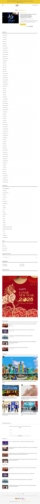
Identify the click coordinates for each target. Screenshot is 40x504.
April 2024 (4, 94)
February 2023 (5, 124)
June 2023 (4, 116)
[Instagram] (34, 5)
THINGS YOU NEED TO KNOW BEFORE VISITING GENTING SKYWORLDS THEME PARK (19, 382)
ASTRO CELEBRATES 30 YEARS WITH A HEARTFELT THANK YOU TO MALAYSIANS (21, 473)
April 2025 (4, 69)
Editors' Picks (5, 201)
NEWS (4, 220)
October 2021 (5, 158)
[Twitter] (33, 5)
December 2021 (5, 154)
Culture (4, 199)
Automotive (4, 190)
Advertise (18, 2)
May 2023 (4, 118)
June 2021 (4, 167)
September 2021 (5, 160)
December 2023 (5, 103)
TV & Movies (5, 235)
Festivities (4, 207)
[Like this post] (25, 26)
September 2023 (5, 109)
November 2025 (5, 54)
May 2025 (4, 67)
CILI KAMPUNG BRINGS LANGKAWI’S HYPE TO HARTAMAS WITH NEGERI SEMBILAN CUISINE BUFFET (9, 398)
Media (4, 216)
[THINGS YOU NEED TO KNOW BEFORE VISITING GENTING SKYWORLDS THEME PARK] (20, 368)
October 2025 (5, 56)
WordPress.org (4, 250)
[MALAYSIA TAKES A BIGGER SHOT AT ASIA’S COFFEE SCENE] (5, 349)
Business (4, 194)
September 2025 (5, 58)
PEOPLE (4, 222)
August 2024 (5, 86)
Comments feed (4, 248)
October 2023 (5, 107)
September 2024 (5, 84)
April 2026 (4, 43)
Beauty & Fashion (5, 192)
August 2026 (5, 35)
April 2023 (4, 120)
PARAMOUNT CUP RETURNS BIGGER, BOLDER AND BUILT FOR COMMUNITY (21, 335)
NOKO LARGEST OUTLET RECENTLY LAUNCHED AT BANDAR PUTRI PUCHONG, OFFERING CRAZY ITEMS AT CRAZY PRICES (10, 414)
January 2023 (5, 126)
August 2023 (5, 111)
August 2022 (5, 137)
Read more (22, 24)
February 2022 (5, 150)
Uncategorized (5, 237)
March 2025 (5, 71)
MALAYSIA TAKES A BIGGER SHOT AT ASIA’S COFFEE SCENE (18, 347)
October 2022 (5, 133)
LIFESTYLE (22, 12)
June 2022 (4, 141)
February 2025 (5, 73)
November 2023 (5, 105)
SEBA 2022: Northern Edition (7, 226)
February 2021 (5, 175)
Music (25, 12)
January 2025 (5, 75)
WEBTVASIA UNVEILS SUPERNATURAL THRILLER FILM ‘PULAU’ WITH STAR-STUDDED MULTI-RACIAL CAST (29, 414)
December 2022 (5, 128)
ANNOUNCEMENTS (6, 188)
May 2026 (4, 41)
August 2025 (5, 60)
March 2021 (5, 173)
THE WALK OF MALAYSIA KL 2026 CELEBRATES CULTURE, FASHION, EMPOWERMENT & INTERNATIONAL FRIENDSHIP (22, 342)
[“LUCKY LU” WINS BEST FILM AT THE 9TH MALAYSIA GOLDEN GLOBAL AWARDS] (5, 443)
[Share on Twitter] (27, 26)
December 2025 (5, 52)
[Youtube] (35, 5)
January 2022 (5, 152)
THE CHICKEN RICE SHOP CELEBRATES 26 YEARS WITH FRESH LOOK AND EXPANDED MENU (22, 324)
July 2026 (4, 37)
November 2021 (5, 156)
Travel (4, 233)
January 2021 (5, 177)
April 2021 (4, 171)
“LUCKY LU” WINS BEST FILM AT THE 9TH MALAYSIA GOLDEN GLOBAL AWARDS (21, 441)
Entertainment (5, 203)
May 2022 (4, 143)
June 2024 (4, 90)
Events (4, 205)
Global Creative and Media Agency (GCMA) (24, 501)
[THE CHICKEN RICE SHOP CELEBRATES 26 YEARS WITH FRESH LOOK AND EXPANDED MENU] (5, 325)
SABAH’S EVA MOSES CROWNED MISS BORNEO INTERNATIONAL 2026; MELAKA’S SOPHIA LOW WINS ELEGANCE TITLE (23, 460)
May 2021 (4, 169)
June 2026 (4, 39)
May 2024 (4, 92)
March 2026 (5, 45)
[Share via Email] (32, 26)
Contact (22, 2)
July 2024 (4, 88)
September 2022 (5, 135)
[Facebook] (32, 5)
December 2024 (5, 77)
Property (4, 224)
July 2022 (4, 139)
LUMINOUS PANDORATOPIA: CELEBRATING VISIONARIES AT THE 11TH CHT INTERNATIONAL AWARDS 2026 (23, 448)
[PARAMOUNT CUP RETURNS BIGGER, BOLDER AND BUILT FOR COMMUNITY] (5, 337)
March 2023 (5, 122)
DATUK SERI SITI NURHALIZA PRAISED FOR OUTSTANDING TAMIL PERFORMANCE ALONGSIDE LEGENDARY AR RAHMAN (28, 16)
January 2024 (5, 101)
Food (4, 209)
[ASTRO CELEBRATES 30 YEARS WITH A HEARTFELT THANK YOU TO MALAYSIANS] (5, 331)
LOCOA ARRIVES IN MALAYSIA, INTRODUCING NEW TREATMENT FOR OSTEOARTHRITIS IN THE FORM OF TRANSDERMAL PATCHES (29, 398)
